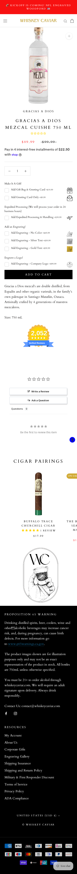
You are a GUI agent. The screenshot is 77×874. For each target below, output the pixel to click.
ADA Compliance (16, 798)
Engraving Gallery (17, 756)
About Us (10, 742)
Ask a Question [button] (40, 400)
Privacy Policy (14, 791)
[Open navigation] (5, 21)
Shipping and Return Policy (23, 770)
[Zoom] (69, 36)
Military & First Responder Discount (29, 777)
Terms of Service (15, 784)
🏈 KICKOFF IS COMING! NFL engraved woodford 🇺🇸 (38, 7)
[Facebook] (6, 713)
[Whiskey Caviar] (38, 20)
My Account (12, 735)
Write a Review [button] (40, 391)
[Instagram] (15, 713)
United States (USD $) (37, 815)
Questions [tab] (17, 408)
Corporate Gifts (14, 749)
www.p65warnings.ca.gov (26, 644)
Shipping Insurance (17, 763)
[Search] (65, 21)
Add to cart (38, 274)
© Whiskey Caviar (38, 824)
